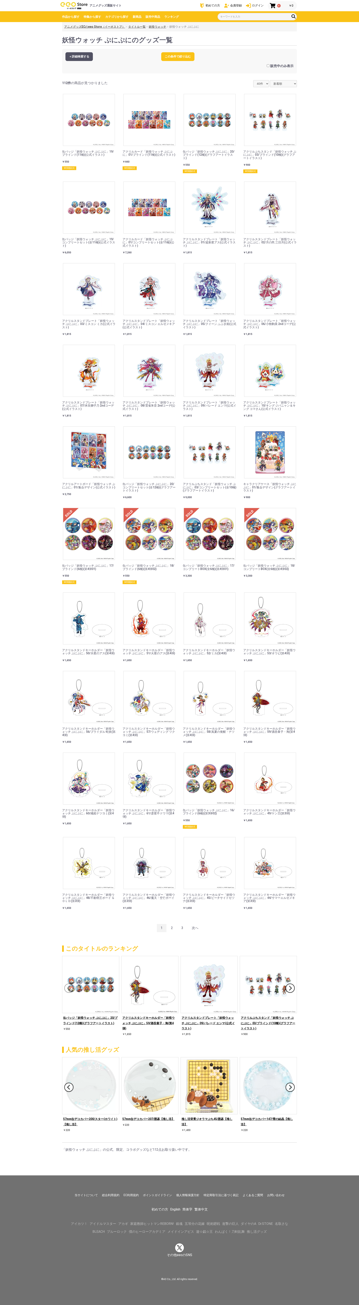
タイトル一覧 (137, 26)
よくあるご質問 (253, 1195)
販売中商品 (153, 16)
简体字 (187, 1209)
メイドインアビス (180, 1232)
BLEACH (98, 1232)
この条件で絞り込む (178, 56)
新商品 (137, 16)
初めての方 (159, 1209)
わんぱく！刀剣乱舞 (230, 1232)
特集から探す (92, 16)
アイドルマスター (103, 1224)
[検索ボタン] (293, 16)
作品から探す (71, 16)
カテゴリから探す (117, 16)
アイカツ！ (79, 1224)
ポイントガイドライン (157, 1195)
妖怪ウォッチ (157, 26)
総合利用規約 (110, 1195)
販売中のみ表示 (282, 66)
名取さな (281, 1224)
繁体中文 (201, 1209)
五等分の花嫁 (195, 1224)
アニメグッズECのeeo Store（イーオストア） (94, 26)
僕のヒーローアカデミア (147, 1232)
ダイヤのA (248, 1224)
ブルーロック (117, 1232)
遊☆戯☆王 (204, 1232)
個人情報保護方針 (187, 1195)
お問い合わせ (276, 1195)
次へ (195, 928)
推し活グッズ (257, 1232)
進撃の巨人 (230, 1224)
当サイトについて (86, 1195)
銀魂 (179, 1224)
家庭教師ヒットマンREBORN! (152, 1224)
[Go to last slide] (69, 1087)
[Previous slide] (69, 988)
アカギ (123, 1224)
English (175, 1209)
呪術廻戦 (213, 1224)
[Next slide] (290, 988)
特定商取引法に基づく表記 (221, 1195)
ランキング (171, 16)
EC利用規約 (131, 1195)
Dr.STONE (265, 1224)
